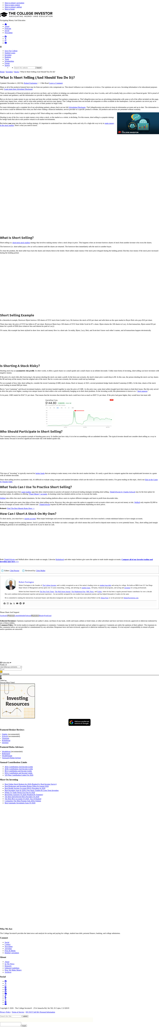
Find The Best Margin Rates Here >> (21, 508)
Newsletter (9, 947)
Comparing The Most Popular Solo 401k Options (23, 801)
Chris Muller (40, 571)
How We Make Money (13, 970)
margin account (30, 519)
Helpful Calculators (12, 953)
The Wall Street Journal (62, 591)
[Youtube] (17, 603)
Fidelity (5, 734)
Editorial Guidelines (12, 968)
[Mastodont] (24, 603)
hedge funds (40, 473)
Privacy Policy (5, 1012)
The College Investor (49, 585)
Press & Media (10, 951)
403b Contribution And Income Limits (19, 769)
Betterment (6, 754)
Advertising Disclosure (77, 107)
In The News (9, 964)
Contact (7, 944)
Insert (24, 1026)
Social (7, 942)
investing (127, 588)
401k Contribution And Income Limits (19, 767)
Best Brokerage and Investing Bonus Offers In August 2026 (27, 786)
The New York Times (47, 591)
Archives (8, 972)
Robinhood (60, 559)
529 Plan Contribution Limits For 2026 (19, 775)
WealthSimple (7, 756)
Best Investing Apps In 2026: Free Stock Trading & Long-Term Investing (32, 790)
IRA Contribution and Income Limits (18, 771)
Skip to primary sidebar (13, 7)
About (7, 962)
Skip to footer (10, 9)
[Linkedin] (11, 603)
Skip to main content (12, 5)
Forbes (99, 591)
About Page (104, 598)
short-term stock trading (21, 243)
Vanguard (5, 738)
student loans (86, 588)
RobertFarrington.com (131, 598)
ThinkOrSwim (44, 504)
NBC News (90, 591)
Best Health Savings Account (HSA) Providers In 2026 (25, 788)
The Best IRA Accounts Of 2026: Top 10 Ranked (23, 799)
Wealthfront (6, 752)
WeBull (3, 498)
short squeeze (142, 391)
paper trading (26, 492)
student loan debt (105, 585)
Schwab (5, 736)
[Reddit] (20, 603)
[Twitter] (14, 604)
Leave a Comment (56, 83)
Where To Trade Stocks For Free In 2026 (20, 792)
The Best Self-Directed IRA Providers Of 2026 (22, 797)
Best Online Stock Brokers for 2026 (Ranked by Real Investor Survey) (31, 784)
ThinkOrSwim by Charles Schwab (122, 492)
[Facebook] (4, 604)
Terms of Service (18, 1012)
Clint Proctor (14, 571)
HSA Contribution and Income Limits (18, 773)
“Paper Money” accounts (38, 494)
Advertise (8, 949)
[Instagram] (8, 603)
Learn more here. (10, 89)
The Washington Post (78, 591)
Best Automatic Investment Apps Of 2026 (20, 803)
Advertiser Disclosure (25, 89)
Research (8, 966)
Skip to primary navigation (14, 3)
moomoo (5, 743)
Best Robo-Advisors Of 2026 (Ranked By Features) (24, 795)
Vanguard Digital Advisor (11, 758)
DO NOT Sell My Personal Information (40, 1012)
